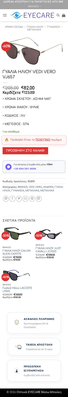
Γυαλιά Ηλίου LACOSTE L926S (17, 289)
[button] (5, 15)
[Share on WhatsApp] (6, 199)
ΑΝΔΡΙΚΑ (48, 187)
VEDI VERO (35, 187)
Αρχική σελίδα (14, 27)
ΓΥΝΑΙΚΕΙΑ (53, 27)
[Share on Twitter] (19, 199)
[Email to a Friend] (25, 199)
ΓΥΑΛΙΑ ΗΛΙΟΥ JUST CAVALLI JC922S (48, 250)
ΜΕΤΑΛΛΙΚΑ (34, 29)
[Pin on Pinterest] (32, 199)
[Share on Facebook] (12, 199)
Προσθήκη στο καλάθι (25, 150)
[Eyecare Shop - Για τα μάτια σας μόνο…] (32, 15)
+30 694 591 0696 (25, 168)
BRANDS (33, 6)
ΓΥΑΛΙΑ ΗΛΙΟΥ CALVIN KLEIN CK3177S (17, 252)
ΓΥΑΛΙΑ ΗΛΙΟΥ (35, 27)
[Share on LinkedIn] (39, 199)
